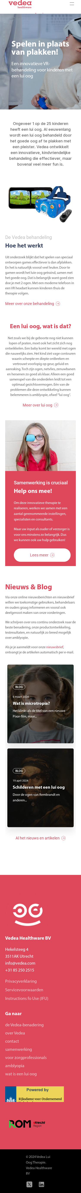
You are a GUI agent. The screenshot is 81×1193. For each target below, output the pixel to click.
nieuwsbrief (54, 647)
